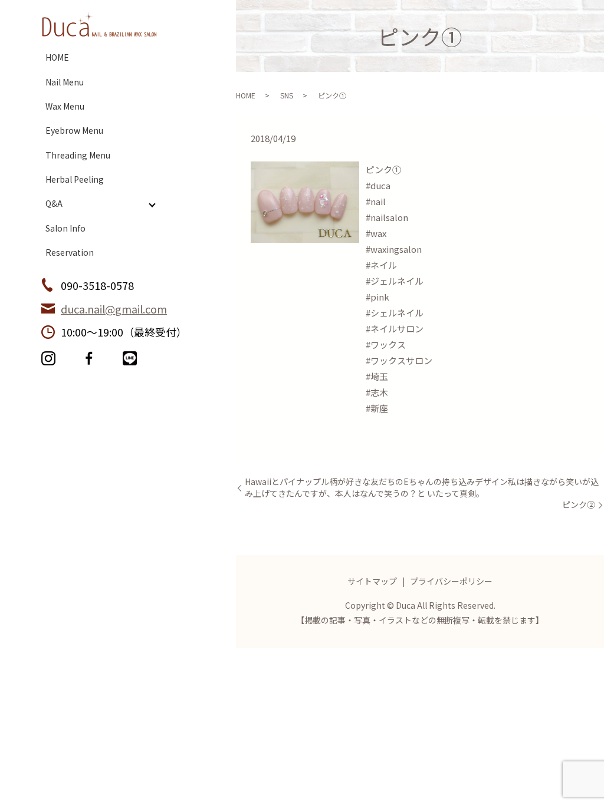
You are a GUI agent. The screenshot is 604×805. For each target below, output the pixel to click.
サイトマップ (372, 581)
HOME (57, 57)
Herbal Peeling (74, 179)
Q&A (54, 203)
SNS (286, 95)
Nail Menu (64, 82)
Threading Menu (77, 155)
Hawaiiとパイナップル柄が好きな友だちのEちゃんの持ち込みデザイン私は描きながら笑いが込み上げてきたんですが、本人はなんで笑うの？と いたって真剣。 (422, 487)
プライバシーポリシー (451, 581)
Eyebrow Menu (74, 130)
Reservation (69, 252)
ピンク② (578, 504)
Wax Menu (64, 106)
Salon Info (65, 228)
